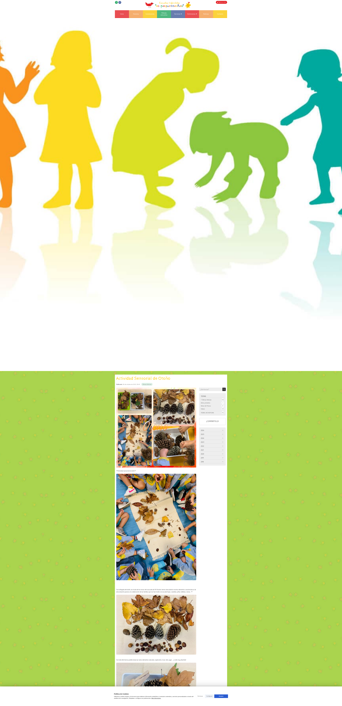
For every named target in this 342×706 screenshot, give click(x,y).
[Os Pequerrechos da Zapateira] (168, 5)
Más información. (156, 698)
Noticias (206, 14)
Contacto (220, 14)
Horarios (136, 14)
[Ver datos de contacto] (116, 2)
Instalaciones (150, 14)
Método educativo (164, 14)
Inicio (122, 14)
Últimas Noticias (146, 384)
